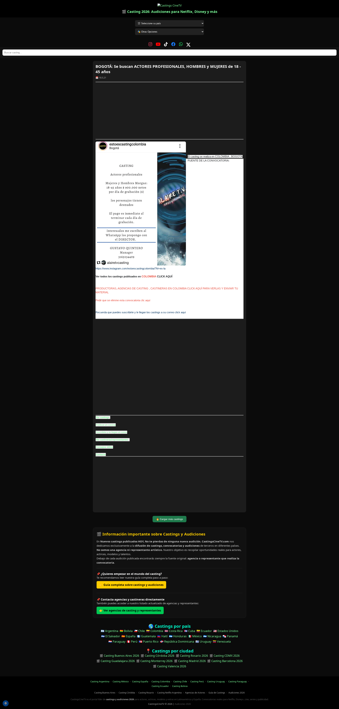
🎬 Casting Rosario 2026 (192, 656)
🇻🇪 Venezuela (222, 641)
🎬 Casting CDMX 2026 (224, 656)
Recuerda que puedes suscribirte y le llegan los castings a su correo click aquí (141, 312)
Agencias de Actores (195, 692)
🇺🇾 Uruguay (203, 641)
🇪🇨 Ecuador (204, 631)
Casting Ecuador (160, 686)
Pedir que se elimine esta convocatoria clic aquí (123, 300)
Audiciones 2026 (236, 692)
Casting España (140, 681)
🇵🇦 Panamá (230, 636)
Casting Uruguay (216, 681)
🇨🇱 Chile (139, 631)
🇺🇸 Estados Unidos (225, 631)
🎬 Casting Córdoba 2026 (157, 656)
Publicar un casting (105, 424)
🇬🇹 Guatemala (146, 636)
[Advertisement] (169, 110)
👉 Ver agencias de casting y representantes (130, 610)
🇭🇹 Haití (162, 636)
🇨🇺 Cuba (189, 631)
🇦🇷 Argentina (109, 631)
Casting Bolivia (180, 686)
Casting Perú (197, 681)
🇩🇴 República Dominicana (177, 641)
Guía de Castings (217, 692)
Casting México (121, 681)
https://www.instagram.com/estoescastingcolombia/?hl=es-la (130, 268)
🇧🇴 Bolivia (126, 631)
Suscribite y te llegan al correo (111, 432)
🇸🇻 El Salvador (110, 636)
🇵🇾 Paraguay (116, 641)
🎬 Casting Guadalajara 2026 (115, 661)
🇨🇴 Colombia (154, 631)
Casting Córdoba (127, 692)
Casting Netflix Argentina (169, 692)
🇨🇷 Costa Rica (174, 631)
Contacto (101, 454)
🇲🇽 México (195, 636)
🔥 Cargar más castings (169, 519)
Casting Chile (180, 681)
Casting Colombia (160, 681)
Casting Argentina (99, 681)
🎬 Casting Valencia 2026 (169, 666)
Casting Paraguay (237, 681)
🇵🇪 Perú (132, 641)
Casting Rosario (146, 692)
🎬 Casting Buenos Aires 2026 (119, 656)
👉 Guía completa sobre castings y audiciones (131, 585)
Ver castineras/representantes (112, 439)
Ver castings (102, 417)
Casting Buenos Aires (104, 692)
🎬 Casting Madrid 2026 (190, 661)
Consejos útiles (104, 447)
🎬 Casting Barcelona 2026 (225, 661)
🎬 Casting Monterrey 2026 (154, 661)
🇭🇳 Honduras (178, 636)
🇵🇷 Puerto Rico (149, 641)
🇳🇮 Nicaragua (212, 636)
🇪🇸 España (128, 636)
